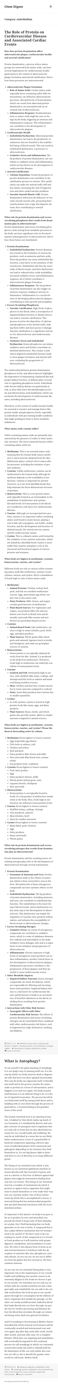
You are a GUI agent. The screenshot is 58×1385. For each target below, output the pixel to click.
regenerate (40, 1372)
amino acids (32, 1043)
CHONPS (14, 1046)
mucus (6, 1369)
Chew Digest (13, 6)
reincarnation (9, 1374)
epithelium (33, 1369)
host (39, 1369)
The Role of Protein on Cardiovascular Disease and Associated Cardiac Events (25, 38)
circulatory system (25, 1046)
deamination (19, 1048)
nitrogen (50, 1046)
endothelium (41, 1046)
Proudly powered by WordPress (16, 1381)
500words (23, 1043)
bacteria (25, 1369)
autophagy (17, 1369)
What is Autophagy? (22, 1060)
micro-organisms (15, 1372)
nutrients (32, 1372)
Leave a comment (13, 1051)
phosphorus (36, 1048)
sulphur (7, 1048)
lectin (6, 1372)
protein (44, 1048)
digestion (31, 1367)
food (47, 1367)
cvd (34, 1046)
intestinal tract (47, 1369)
